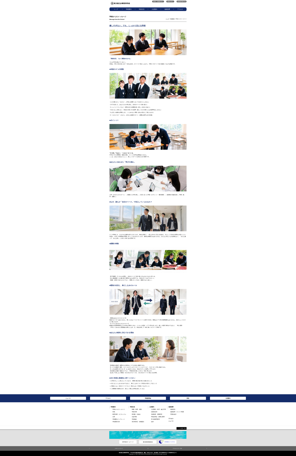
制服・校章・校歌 (137, 409)
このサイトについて (118, 448)
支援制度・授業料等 (156, 414)
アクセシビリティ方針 (177, 448)
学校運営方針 (116, 421)
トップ (116, 9)
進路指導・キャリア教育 (177, 411)
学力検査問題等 (155, 419)
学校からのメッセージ (119, 409)
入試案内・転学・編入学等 (158, 409)
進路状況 (172, 409)
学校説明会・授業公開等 (158, 416)
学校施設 (134, 419)
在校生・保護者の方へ (158, 1)
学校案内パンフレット (119, 419)
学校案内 (129, 9)
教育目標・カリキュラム (119, 414)
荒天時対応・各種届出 (138, 421)
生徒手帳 (134, 416)
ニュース (171, 421)
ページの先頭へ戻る (181, 428)
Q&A (152, 421)
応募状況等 (154, 411)
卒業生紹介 (173, 414)
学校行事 (134, 411)
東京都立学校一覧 (182, 1)
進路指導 (167, 9)
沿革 (114, 416)
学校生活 (141, 9)
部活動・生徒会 (136, 414)
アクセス (180, 9)
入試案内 (154, 9)
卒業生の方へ (170, 1)
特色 (114, 411)
